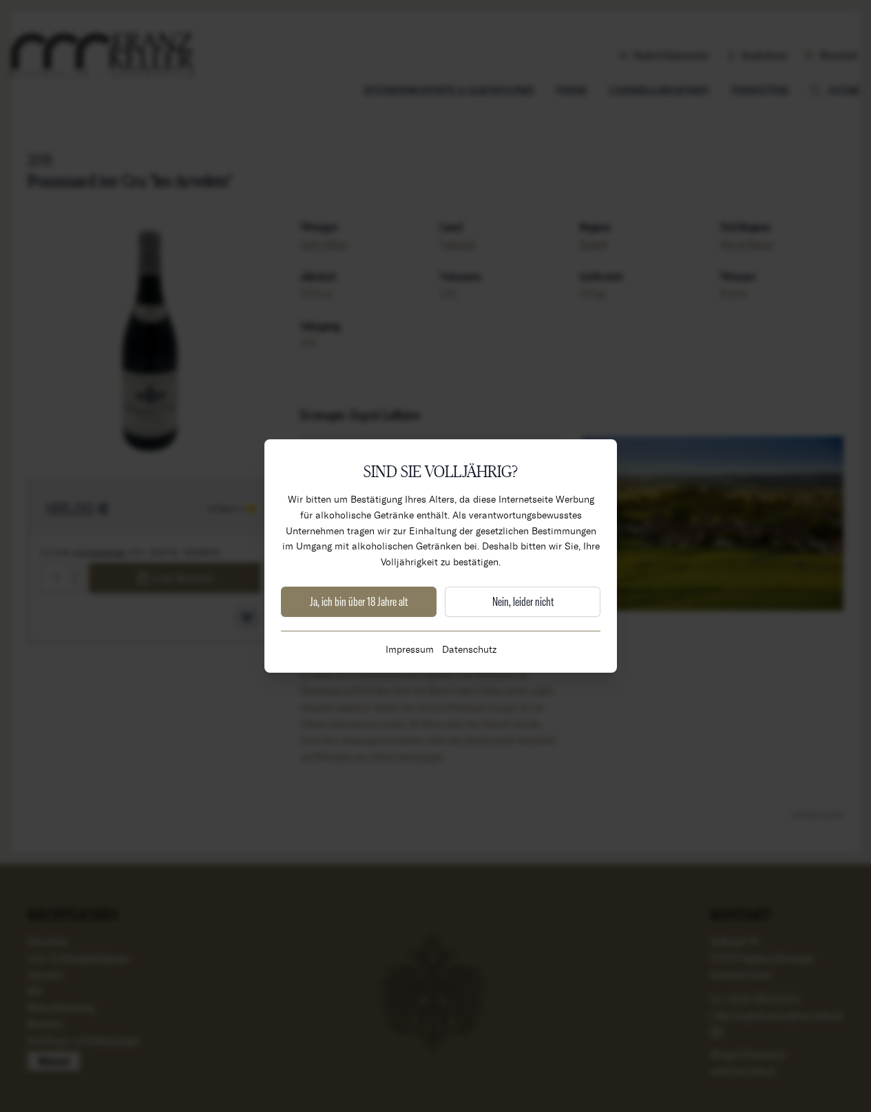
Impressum (410, 649)
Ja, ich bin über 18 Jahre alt (359, 601)
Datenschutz (469, 649)
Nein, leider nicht (523, 601)
